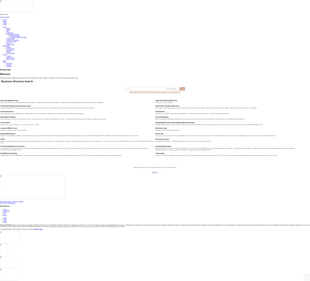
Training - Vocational (99, 119)
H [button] (146, 92)
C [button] (137, 92)
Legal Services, (11, 130)
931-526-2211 (3, 203)
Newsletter (9, 63)
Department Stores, (43, 155)
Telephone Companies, (55, 113)
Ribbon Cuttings (10, 59)
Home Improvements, (118, 148)
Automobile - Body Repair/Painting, (166, 108)
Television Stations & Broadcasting (73, 113)
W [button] (173, 92)
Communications (7, 111)
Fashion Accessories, (56, 155)
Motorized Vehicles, (118, 135)
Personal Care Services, (192, 141)
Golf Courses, (233, 124)
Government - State (32, 124)
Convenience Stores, (29, 155)
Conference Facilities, (187, 124)
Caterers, (167, 124)
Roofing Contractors (88, 108)
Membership (6, 46)
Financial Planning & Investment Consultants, (200, 119)
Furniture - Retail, (85, 155)
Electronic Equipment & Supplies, (195, 155)
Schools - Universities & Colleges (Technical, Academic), (76, 119)
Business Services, (77, 148)
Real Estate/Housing (163, 146)
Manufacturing (161, 128)
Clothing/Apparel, (17, 155)
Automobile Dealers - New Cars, (226, 108)
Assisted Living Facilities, (7, 135)
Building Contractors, (13, 108)
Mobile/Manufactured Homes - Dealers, (167, 148)
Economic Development (12, 40)
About (4, 27)
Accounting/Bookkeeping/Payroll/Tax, (12, 148)
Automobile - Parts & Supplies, (187, 108)
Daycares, (182, 141)
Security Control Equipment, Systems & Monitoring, (247, 155)
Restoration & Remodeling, (73, 108)
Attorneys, (3, 130)
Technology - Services (270, 155)
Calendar (8, 56)
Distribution (160, 111)
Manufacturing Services (172, 130)
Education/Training (7, 117)
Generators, (107, 148)
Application (9, 50)
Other (2, 139)
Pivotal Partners (10, 48)
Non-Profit (159, 134)
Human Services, (192, 135)
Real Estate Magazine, (288, 148)
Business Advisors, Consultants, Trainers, (59, 148)
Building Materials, (6, 155)
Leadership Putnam (15, 35)
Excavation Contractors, (57, 108)
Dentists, (18, 135)
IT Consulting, (227, 155)
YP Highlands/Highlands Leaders (18, 37)
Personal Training (205, 141)
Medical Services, (67, 135)
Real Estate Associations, (273, 148)
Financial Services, (220, 119)
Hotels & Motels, (242, 124)
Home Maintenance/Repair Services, (136, 148)
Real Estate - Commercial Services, (191, 148)
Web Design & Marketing (95, 102)
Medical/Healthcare (7, 134)
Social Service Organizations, (238, 135)
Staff (7, 31)
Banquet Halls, (159, 124)
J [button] (149, 92)
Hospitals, (39, 135)
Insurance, (3, 150)
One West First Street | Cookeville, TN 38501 (11, 201)
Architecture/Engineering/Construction (15, 106)
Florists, (77, 155)
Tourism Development (269, 135)
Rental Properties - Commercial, (165, 150)
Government (5, 123)
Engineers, (47, 108)
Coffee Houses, (175, 124)
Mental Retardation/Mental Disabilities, (100, 135)
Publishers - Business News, (62, 102)
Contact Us (160, 167)
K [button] (151, 92)
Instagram (8, 64)
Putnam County (10, 44)
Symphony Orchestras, (254, 135)
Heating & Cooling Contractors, (80, 141)
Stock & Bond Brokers (238, 119)
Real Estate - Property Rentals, (235, 148)
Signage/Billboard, (77, 102)
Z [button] (179, 92)
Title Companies (22, 130)
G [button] (144, 92)
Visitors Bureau (10, 38)
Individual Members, (124, 141)
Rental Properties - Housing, (184, 150)
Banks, (157, 119)
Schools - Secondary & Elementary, (48, 119)
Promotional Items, (40, 102)
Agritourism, (159, 102)
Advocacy (9, 43)
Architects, (3, 108)
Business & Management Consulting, (35, 148)
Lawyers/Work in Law (8, 128)
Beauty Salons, (159, 141)
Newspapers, (20, 113)
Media (4, 62)
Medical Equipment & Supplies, (51, 135)
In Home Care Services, (110, 141)
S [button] (166, 92)
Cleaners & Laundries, (171, 141)
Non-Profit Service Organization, (219, 135)
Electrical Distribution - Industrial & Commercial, (189, 113)
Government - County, (19, 124)
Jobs (4, 60)
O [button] (158, 92)
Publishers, (50, 102)
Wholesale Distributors (222, 113)
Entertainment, (199, 124)
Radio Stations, (29, 113)
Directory (8, 51)
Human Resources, (96, 141)
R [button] (164, 92)
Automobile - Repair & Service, (206, 108)
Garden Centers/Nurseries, (99, 155)
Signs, (85, 102)
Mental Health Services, (80, 135)
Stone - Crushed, (209, 113)
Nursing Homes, (130, 135)
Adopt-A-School (10, 53)
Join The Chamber (4, 17)
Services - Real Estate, (200, 150)
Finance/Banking (161, 117)
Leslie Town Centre (11, 41)
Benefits (8, 47)
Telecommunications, (40, 113)
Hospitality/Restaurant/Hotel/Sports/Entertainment (175, 123)
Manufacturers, (160, 130)
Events (5, 54)
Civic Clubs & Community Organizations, (174, 135)
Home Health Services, (28, 135)
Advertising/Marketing (9, 100)
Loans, (228, 119)
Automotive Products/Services (167, 106)
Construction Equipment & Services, (32, 108)
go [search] (183, 89)
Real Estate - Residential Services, (255, 148)
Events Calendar (151, 167)
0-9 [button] (131, 92)
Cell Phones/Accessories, (8, 113)
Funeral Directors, (48, 141)
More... (261, 124)
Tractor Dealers (168, 102)
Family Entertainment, (211, 124)
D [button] (139, 92)
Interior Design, (12, 150)
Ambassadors (9, 33)
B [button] (135, 92)
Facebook (8, 66)
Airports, (3, 141)
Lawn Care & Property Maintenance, (142, 141)
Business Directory (139, 167)
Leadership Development (12, 34)
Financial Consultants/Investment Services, (173, 119)
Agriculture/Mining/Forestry (166, 100)
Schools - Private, (31, 119)
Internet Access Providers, (214, 155)
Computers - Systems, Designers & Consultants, (170, 155)
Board (8, 30)
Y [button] (177, 92)
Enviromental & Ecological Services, (32, 141)
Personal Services (162, 139)
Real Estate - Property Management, (213, 148)
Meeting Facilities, (253, 124)
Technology (159, 153)
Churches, (158, 135)
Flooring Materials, (68, 155)
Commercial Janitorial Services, (93, 148)
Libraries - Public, (203, 135)
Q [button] (162, 92)
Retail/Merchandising (8, 153)
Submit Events (10, 57)
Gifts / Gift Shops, (113, 155)
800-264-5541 (11, 203)
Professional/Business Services (12, 146)
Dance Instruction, (6, 119)
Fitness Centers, (223, 124)
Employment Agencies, (13, 141)
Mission (8, 28)
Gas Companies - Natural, (62, 141)
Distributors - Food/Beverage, (164, 113)
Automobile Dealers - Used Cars (247, 108)
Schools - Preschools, (18, 119)
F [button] (142, 92)
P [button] (160, 92)
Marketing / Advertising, (7, 102)
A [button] (133, 92)
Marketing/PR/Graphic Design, (25, 102)
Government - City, (6, 124)
